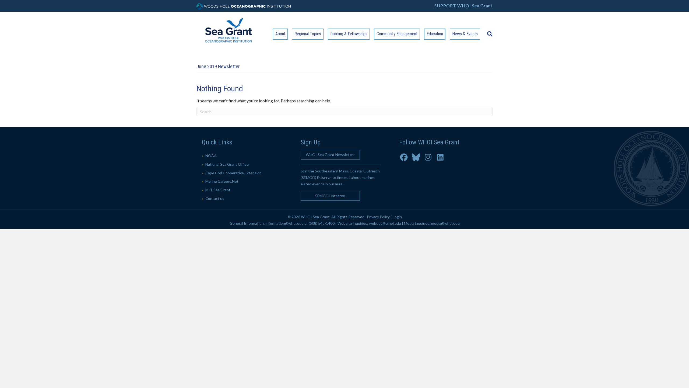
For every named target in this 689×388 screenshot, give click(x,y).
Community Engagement (397, 33)
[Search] (488, 31)
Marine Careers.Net (221, 181)
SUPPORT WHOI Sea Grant (463, 5)
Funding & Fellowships (348, 33)
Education (435, 33)
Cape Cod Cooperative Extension (233, 173)
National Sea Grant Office (227, 164)
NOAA (211, 155)
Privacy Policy (378, 216)
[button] (330, 155)
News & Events (465, 33)
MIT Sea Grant (217, 190)
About (280, 33)
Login (397, 216)
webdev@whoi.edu (385, 223)
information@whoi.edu (285, 223)
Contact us (214, 198)
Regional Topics (307, 33)
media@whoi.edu (445, 223)
